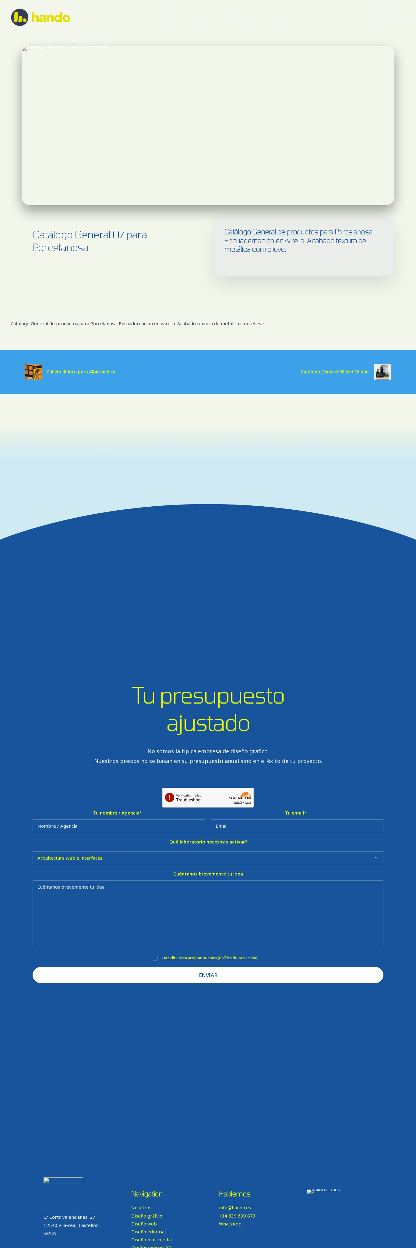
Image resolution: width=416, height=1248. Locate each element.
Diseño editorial (148, 1231)
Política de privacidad (238, 958)
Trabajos (236, 17)
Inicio (137, 17)
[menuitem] (137, 17)
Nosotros (166, 17)
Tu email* (295, 813)
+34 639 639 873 (237, 1216)
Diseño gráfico (146, 1216)
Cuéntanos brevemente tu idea (208, 874)
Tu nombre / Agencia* (117, 813)
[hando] (41, 17)
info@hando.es (235, 1207)
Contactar (273, 17)
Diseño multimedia (151, 1239)
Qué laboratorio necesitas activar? (208, 842)
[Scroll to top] (404, 1224)
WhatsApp (230, 1224)
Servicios (201, 17)
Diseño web (144, 1224)
